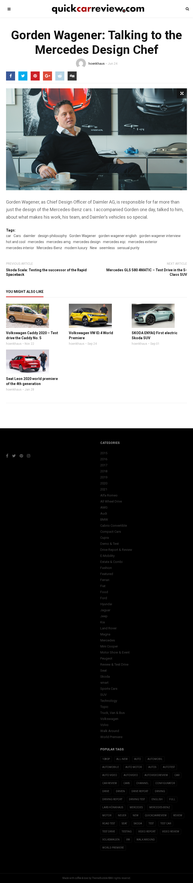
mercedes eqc (114, 242)
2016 (103, 459)
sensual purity (128, 248)
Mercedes (107, 640)
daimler (29, 236)
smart (104, 682)
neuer (122, 815)
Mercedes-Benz (49, 248)
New (93, 248)
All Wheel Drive (111, 501)
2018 (103, 471)
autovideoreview (156, 775)
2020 (103, 483)
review (177, 815)
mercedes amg (58, 242)
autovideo (131, 775)
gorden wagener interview (160, 236)
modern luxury (76, 248)
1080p (106, 759)
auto (137, 759)
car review (109, 783)
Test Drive (108, 831)
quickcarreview (156, 815)
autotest (169, 767)
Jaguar (105, 610)
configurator (165, 783)
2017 (103, 465)
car (8, 236)
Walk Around (109, 731)
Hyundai (106, 604)
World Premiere (111, 737)
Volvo (104, 725)
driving (160, 791)
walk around (145, 839)
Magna (105, 634)
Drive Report (139, 791)
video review (170, 831)
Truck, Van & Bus (112, 713)
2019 (103, 477)
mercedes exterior (142, 242)
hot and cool (15, 242)
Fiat (103, 586)
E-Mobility (107, 556)
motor (106, 815)
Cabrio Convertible (113, 525)
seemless (107, 248)
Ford (103, 598)
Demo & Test (109, 544)
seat (124, 823)
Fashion (106, 568)
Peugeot (106, 658)
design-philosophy (52, 236)
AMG (104, 507)
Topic (104, 707)
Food (104, 592)
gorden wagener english (118, 236)
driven (120, 791)
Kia (102, 622)
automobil (155, 759)
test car (165, 823)
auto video (109, 775)
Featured (106, 574)
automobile (110, 767)
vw (128, 839)
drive (105, 791)
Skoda (105, 676)
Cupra (104, 538)
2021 (103, 489)
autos (152, 767)
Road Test (108, 823)
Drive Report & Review (116, 550)
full (172, 799)
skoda (138, 823)
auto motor (133, 767)
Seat (103, 670)
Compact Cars (110, 531)
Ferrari (104, 580)
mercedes (36, 242)
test (151, 823)
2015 (103, 453)
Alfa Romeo (109, 495)
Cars (17, 236)
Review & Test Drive (114, 664)
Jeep (104, 616)
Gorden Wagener (82, 236)
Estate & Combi (111, 562)
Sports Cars (108, 688)
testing (127, 831)
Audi (103, 513)
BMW (104, 519)
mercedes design (87, 242)
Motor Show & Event (115, 652)
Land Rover (108, 628)
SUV (103, 695)
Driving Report (112, 799)
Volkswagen (109, 719)
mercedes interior (20, 248)
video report (147, 831)
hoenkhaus (96, 63)
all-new (122, 759)
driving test (137, 799)
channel (142, 783)
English (157, 799)
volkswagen (111, 839)
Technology (108, 701)
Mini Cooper (109, 646)
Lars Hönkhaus (112, 807)
